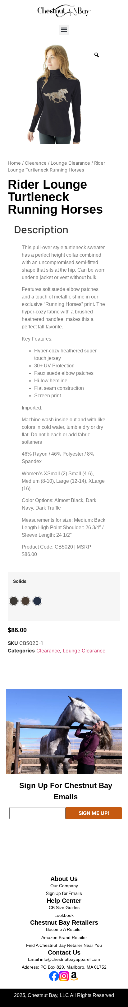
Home (14, 163)
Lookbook (64, 915)
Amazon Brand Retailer (64, 937)
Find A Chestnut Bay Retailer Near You (64, 945)
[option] (57, 94)
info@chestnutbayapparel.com (70, 959)
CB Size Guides (64, 907)
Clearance (36, 163)
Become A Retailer (64, 929)
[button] (64, 30)
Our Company (64, 885)
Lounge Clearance (70, 163)
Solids (19, 581)
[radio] (13, 601)
